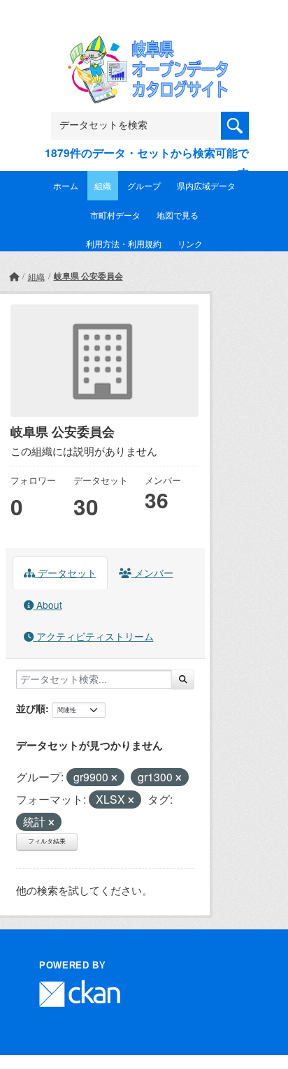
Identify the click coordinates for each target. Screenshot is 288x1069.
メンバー (152, 573)
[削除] (114, 777)
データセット (65, 573)
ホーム (65, 185)
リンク (190, 243)
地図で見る (178, 215)
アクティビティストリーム (94, 636)
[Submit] (182, 679)
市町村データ (115, 215)
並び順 (30, 708)
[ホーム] (14, 276)
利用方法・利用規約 (123, 243)
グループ (144, 185)
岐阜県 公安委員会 (88, 276)
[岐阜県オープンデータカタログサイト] (144, 45)
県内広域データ (206, 185)
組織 (102, 185)
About (48, 605)
